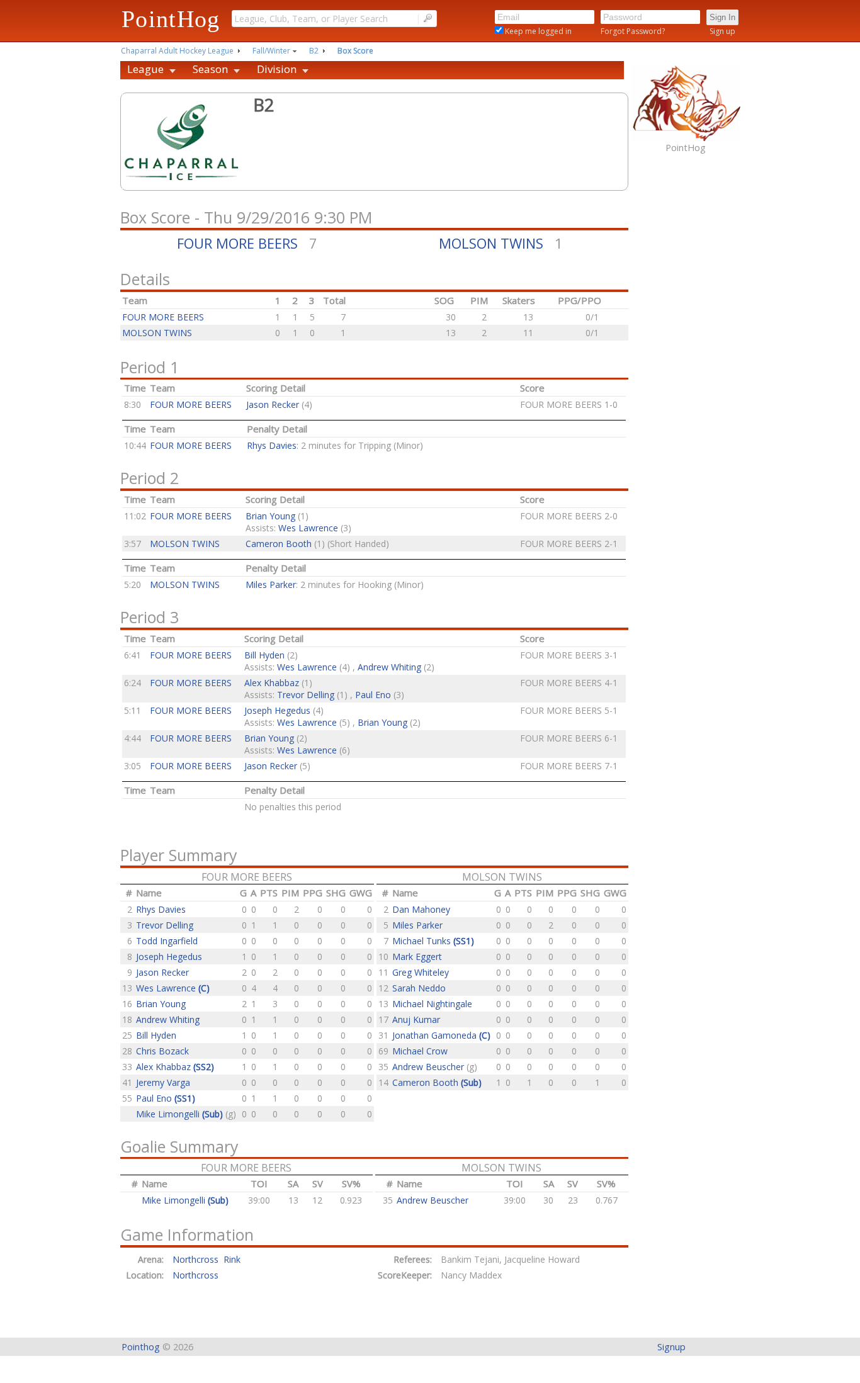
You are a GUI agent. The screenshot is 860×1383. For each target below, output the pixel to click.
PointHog (171, 19)
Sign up (722, 31)
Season (210, 69)
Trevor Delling (305, 695)
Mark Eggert (417, 956)
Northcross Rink (206, 1259)
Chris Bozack (162, 1051)
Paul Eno (373, 695)
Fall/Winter (271, 50)
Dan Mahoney (421, 909)
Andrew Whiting (389, 667)
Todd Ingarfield (167, 941)
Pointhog (141, 1347)
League (145, 69)
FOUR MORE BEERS (237, 243)
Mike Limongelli (179, 1114)
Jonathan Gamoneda (441, 1035)
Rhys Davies (272, 445)
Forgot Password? (633, 31)
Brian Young (270, 516)
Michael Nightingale (432, 1004)
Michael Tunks (433, 941)
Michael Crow (420, 1051)
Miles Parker (271, 584)
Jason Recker (272, 404)
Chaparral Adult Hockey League (177, 50)
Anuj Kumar (416, 1019)
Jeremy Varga (163, 1082)
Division (277, 69)
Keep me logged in (537, 31)
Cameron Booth (279, 544)
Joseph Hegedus (277, 710)
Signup (671, 1347)
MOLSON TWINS (491, 243)
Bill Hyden (264, 655)
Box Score (355, 50)
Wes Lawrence (308, 528)
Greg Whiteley (420, 972)
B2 (314, 50)
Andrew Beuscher (429, 1067)
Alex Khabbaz (271, 683)
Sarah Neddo (419, 988)
